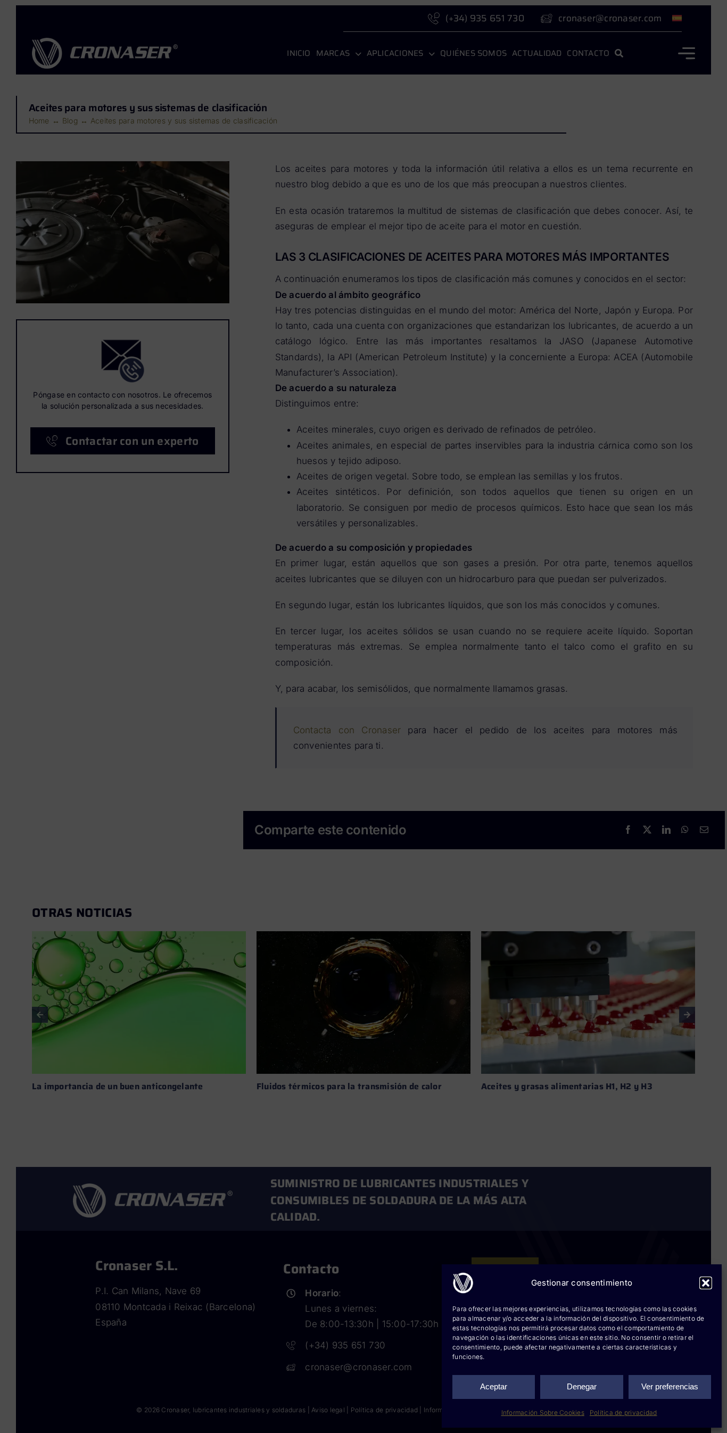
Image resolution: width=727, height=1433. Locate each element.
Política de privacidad (623, 1413)
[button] (705, 1283)
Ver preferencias (669, 1386)
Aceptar (493, 1386)
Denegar (582, 1386)
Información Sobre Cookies (542, 1413)
